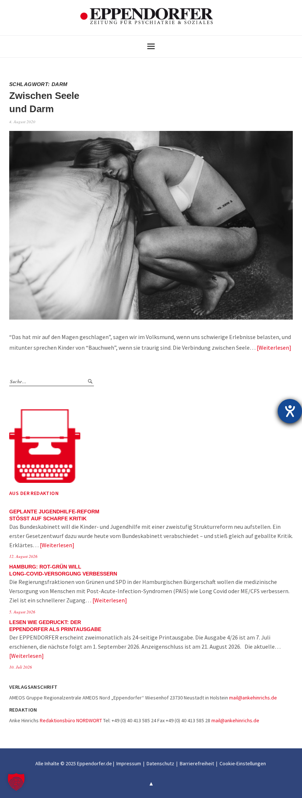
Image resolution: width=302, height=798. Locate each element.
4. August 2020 (22, 121)
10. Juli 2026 (20, 667)
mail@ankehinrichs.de (253, 697)
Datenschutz (160, 763)
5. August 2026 (22, 611)
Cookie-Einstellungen (243, 763)
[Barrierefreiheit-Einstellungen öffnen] (290, 411)
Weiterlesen (274, 347)
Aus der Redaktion (34, 493)
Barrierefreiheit (197, 763)
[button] (16, 782)
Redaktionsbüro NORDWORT (71, 720)
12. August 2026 (23, 556)
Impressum (128, 763)
